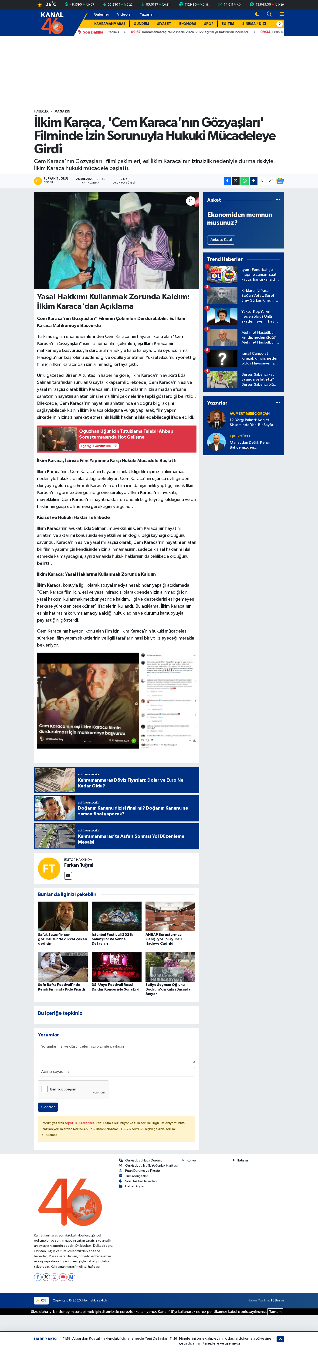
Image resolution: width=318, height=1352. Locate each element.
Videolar (124, 15)
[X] (46, 1277)
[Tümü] (278, 200)
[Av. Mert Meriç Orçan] (216, 419)
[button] (279, 24)
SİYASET (164, 24)
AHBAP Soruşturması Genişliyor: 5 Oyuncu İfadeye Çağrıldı (163, 939)
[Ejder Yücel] (216, 442)
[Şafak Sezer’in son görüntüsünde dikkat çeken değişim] (63, 916)
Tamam (275, 1312)
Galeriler (101, 15)
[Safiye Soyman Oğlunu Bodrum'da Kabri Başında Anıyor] (170, 967)
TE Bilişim (277, 1300)
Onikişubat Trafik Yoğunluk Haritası (151, 1165)
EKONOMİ (187, 24)
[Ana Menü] (280, 15)
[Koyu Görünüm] (257, 15)
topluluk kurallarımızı (80, 1123)
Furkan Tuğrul (78, 865)
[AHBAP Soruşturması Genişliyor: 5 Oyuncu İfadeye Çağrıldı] (170, 916)
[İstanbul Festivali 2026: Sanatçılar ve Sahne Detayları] (117, 916)
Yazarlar (147, 15)
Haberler (41, 111)
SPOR (208, 24)
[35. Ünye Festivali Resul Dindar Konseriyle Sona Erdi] (117, 967)
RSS (43, 1300)
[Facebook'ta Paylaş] (227, 181)
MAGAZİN (62, 111)
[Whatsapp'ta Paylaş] (244, 181)
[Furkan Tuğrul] (49, 868)
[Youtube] (63, 1277)
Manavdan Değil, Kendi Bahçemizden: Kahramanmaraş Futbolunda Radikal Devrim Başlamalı (254, 445)
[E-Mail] (68, 876)
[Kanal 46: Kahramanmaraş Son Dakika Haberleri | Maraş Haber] (52, 23)
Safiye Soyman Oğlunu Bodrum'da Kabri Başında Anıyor (167, 989)
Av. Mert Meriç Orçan (250, 413)
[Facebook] (38, 1277)
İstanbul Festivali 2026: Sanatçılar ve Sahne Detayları (112, 939)
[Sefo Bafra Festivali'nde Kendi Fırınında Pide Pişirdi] (63, 967)
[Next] (71, 1277)
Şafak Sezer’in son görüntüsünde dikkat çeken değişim (62, 939)
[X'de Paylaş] (236, 181)
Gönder (48, 1107)
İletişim (242, 1160)
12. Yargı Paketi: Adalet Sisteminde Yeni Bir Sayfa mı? (251, 423)
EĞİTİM (228, 24)
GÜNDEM (141, 24)
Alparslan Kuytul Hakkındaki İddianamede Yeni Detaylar (120, 1339)
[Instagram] (54, 1277)
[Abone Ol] (280, 181)
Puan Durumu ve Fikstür (142, 1170)
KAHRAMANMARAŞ (109, 24)
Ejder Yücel (240, 436)
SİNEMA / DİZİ (254, 24)
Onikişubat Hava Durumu (143, 1160)
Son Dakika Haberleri (141, 1181)
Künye (191, 1160)
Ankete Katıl (221, 240)
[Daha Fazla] (253, 181)
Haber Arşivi (134, 1186)
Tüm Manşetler (136, 1176)
